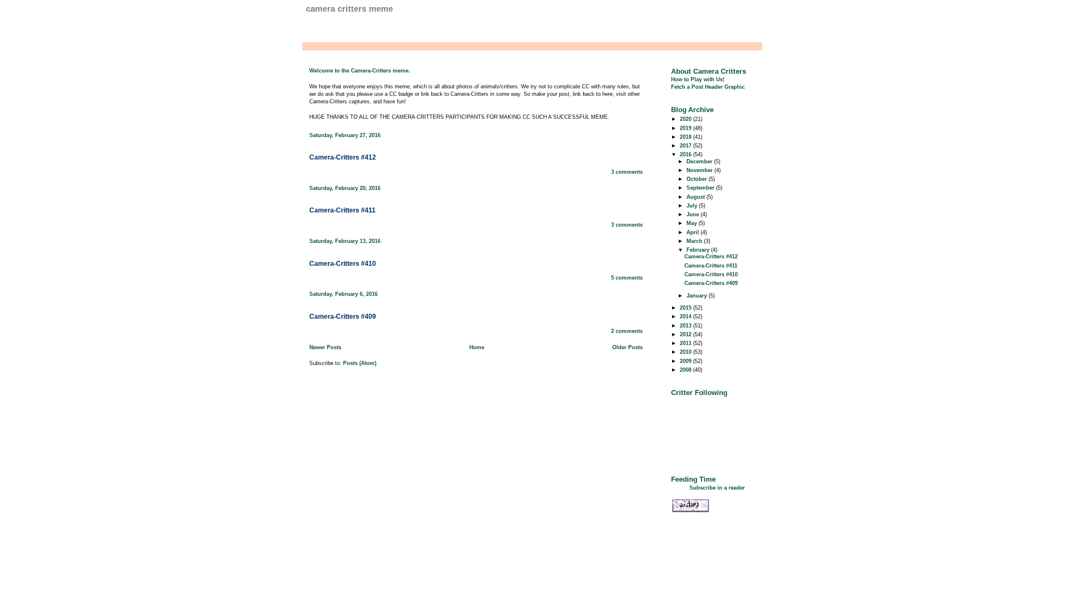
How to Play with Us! (697, 79)
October (697, 179)
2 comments (627, 331)
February (698, 250)
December (700, 161)
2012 (686, 334)
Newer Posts (325, 347)
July (692, 205)
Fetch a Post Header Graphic (708, 87)
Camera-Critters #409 (342, 316)
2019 (686, 128)
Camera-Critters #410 (342, 263)
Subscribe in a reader (717, 488)
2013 (686, 325)
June (693, 214)
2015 (686, 308)
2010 (686, 352)
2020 (686, 119)
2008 (686, 370)
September (701, 188)
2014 (686, 316)
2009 (686, 361)
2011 (686, 343)
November (700, 170)
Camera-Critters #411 (342, 210)
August (696, 197)
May (692, 223)
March (695, 241)
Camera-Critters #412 (342, 157)
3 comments (627, 172)
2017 (686, 145)
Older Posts (627, 347)
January (697, 295)
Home (476, 347)
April (693, 232)
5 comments (627, 278)
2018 (686, 137)
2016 (686, 154)
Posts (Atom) (359, 363)
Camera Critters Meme (349, 8)
